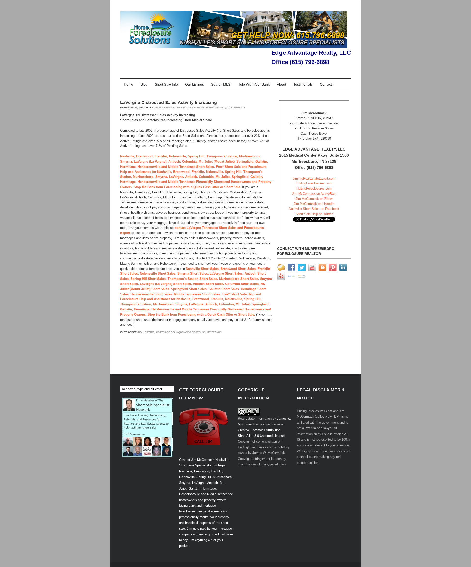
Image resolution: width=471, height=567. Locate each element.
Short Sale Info (166, 84)
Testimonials (303, 84)
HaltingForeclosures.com (314, 188)
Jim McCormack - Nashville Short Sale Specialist (188, 107)
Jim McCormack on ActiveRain (314, 193)
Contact (326, 84)
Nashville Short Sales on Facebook (314, 209)
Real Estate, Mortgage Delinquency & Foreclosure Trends (179, 332)
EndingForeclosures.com (314, 183)
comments (237, 107)
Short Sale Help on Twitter (314, 214)
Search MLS (220, 84)
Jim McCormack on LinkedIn (314, 204)
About (281, 84)
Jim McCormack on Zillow (314, 199)
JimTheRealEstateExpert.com (314, 178)
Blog (144, 84)
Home (128, 84)
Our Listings (194, 84)
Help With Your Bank (254, 84)
